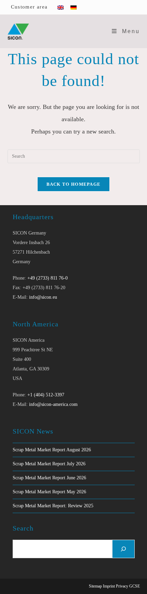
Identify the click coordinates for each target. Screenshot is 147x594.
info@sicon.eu (43, 297)
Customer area (29, 7)
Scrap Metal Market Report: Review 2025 (53, 505)
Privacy (122, 586)
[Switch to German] (73, 7)
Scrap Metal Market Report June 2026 (49, 477)
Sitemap (95, 586)
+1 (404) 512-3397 (45, 394)
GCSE (134, 586)
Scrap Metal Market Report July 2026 (49, 463)
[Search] (123, 549)
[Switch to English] (60, 7)
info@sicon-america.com (53, 404)
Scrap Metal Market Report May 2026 (49, 491)
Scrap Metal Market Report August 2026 (52, 449)
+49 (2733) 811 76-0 (47, 278)
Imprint (109, 586)
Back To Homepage (73, 184)
